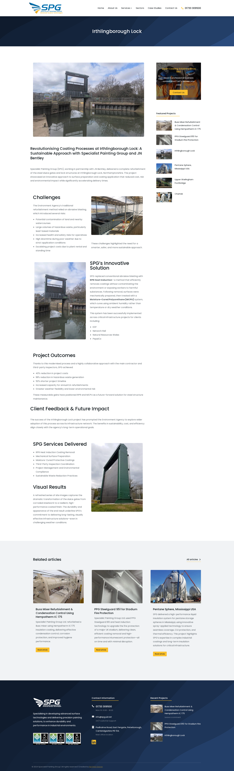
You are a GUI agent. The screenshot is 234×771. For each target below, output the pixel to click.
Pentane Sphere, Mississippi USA (174, 609)
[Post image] (58, 586)
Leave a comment (173, 717)
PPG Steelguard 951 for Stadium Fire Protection (115, 611)
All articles (192, 559)
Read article (43, 650)
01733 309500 (193, 8)
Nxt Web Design (96, 766)
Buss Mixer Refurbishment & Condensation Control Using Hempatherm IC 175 (55, 613)
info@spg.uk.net (104, 716)
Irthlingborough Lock (175, 735)
